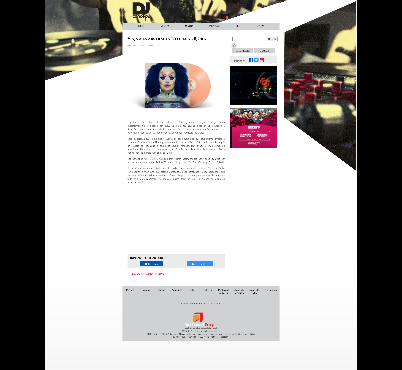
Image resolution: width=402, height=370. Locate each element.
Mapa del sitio (255, 291)
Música (189, 26)
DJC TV (260, 26)
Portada (130, 290)
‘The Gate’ (149, 158)
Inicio (141, 26)
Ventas (264, 50)
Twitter (201, 263)
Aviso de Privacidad (239, 291)
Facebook (152, 263)
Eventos (164, 26)
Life (238, 26)
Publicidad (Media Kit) (223, 291)
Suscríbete (243, 50)
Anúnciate (214, 26)
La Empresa (270, 290)
